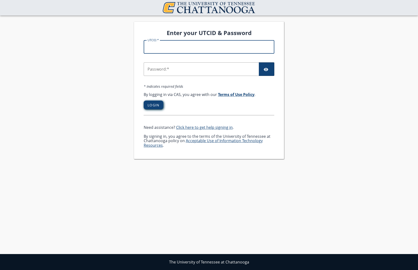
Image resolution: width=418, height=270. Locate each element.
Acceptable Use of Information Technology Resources (203, 143)
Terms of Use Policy (236, 94)
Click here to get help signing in (204, 127)
